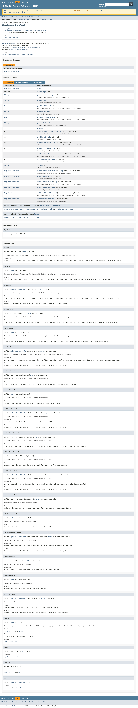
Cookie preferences (17, 706)
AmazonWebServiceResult (17, 47)
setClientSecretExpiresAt (46, 154)
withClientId (42, 176)
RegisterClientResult (12, 71)
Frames (23, 16)
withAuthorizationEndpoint (47, 171)
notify (14, 217)
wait (29, 217)
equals (39, 92)
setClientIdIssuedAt (44, 142)
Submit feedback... (103, 6)
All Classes (42, 16)
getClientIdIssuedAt (44, 106)
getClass (7, 217)
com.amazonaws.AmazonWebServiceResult (19, 30)
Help (28, 2)
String (6, 95)
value (13, 43)
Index (23, 2)
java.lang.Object (7, 29)
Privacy (3, 706)
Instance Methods (21, 82)
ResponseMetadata (40, 30)
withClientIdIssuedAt (45, 182)
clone (39, 88)
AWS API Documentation (10, 54)
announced (10, 11)
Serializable (7, 37)
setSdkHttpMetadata (47, 209)
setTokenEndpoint (43, 159)
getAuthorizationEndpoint (46, 95)
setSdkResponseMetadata (64, 209)
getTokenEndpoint (43, 123)
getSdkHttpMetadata (11, 209)
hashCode (40, 128)
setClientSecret (43, 148)
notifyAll (22, 217)
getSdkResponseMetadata (29, 209)
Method (26, 19)
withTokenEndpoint (44, 199)
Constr (20, 19)
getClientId (41, 100)
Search (101, 4)
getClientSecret (43, 111)
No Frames (30, 16)
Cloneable (17, 37)
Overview (4, 2)
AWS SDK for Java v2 (81, 11)
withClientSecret (43, 187)
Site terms (8, 706)
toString (40, 165)
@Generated (6, 43)
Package (11, 2)
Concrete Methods (37, 82)
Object (45, 92)
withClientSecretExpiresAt (47, 193)
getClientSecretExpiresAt (46, 117)
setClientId (41, 137)
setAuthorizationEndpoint (46, 131)
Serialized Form (27, 54)
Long (5, 106)
